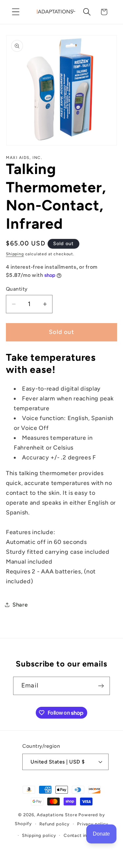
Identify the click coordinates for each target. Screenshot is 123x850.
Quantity (17, 289)
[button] (16, 12)
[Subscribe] (101, 686)
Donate (101, 834)
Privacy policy (92, 823)
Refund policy (54, 823)
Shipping (15, 254)
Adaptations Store (57, 814)
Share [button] (20, 604)
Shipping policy (39, 835)
